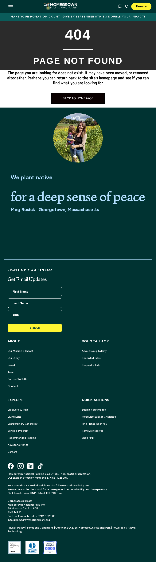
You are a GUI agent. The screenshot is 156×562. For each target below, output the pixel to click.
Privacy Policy (16, 527)
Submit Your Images (94, 409)
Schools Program (18, 430)
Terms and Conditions (40, 527)
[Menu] (10, 6)
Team (11, 372)
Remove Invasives (92, 430)
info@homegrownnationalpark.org (29, 520)
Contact (13, 386)
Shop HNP (88, 437)
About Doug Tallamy (94, 351)
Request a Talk (91, 365)
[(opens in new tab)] (14, 547)
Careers (12, 452)
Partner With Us (17, 379)
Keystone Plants (18, 444)
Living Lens (14, 416)
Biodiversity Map (18, 409)
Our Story (14, 358)
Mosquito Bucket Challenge (99, 416)
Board (11, 365)
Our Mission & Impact (20, 351)
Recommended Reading (22, 437)
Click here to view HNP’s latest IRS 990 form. (35, 493)
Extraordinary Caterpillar (22, 423)
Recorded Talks (91, 358)
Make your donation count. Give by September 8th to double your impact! (78, 16)
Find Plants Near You (94, 423)
